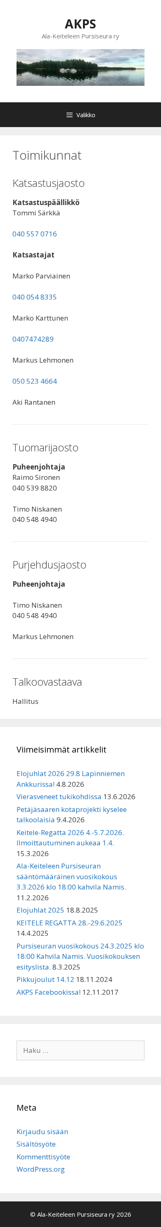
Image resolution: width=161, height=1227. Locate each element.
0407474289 (33, 339)
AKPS (80, 23)
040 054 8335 (34, 297)
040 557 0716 (34, 233)
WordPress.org (41, 1169)
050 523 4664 (34, 381)
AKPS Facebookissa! (48, 992)
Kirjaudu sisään (42, 1131)
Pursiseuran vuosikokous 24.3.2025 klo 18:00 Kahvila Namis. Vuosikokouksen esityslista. (80, 956)
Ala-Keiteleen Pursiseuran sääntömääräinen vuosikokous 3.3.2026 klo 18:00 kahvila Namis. (71, 876)
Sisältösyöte (36, 1144)
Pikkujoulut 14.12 (45, 979)
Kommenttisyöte (43, 1156)
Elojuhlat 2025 (40, 910)
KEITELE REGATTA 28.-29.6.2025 (70, 922)
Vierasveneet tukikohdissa (59, 796)
